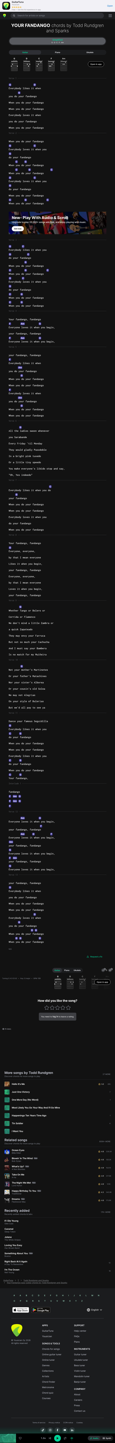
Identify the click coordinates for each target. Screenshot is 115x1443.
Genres (46, 1365)
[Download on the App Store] (20, 1310)
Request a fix (96, 957)
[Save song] (20, 1438)
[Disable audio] (71, 1438)
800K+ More (105, 1141)
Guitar (25, 52)
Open (110, 5)
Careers (78, 1400)
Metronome (48, 1387)
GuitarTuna (8, 1280)
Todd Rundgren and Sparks (36, 1280)
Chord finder (48, 1382)
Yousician (47, 1336)
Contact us (79, 1411)
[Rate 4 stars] (63, 1007)
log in (55, 1016)
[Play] (57, 1438)
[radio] (94, 1438)
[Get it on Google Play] (40, 1310)
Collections (48, 1371)
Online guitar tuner (51, 1354)
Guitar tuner (80, 1354)
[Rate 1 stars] (46, 1007)
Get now (18, 229)
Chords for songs (51, 1349)
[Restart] (50, 1438)
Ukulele (89, 52)
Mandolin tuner (82, 1376)
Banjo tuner (80, 1382)
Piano (57, 52)
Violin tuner (80, 1371)
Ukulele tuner (81, 1360)
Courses (46, 1398)
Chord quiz (47, 1392)
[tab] (57, 41)
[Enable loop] (65, 1438)
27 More (107, 1074)
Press (77, 1405)
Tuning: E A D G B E (9, 978)
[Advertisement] (57, 1427)
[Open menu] (110, 15)
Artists (45, 1376)
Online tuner (48, 1360)
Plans (77, 1342)
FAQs (76, 1336)
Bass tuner (79, 1365)
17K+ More (106, 1212)
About (77, 1394)
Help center (80, 1331)
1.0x (43, 1438)
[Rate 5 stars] (68, 1007)
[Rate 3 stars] (57, 1007)
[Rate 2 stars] (52, 1007)
